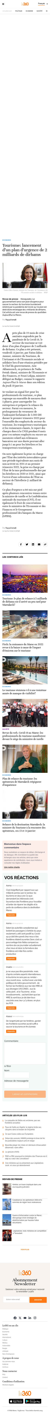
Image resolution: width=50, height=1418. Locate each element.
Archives (5, 1367)
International (6, 1337)
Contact (5, 1377)
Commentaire (11, 1041)
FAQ (3, 1374)
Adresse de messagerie (16, 1080)
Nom (6, 1070)
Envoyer (38, 1300)
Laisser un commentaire (25, 1094)
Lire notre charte (12, 867)
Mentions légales (8, 1385)
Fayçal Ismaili (11, 320)
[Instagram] (34, 1317)
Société (39, 11)
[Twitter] (20, 1317)
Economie (29, 11)
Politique (18, 11)
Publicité (5, 1364)
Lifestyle (5, 1351)
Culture (4, 1340)
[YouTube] (25, 1317)
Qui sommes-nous (8, 1361)
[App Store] (16, 1401)
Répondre (11, 915)
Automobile (6, 1346)
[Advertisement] (25, 124)
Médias (4, 1343)
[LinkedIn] (30, 1317)
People (4, 1348)
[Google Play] (33, 1401)
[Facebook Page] (15, 1317)
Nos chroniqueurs (8, 1354)
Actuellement (7, 11)
